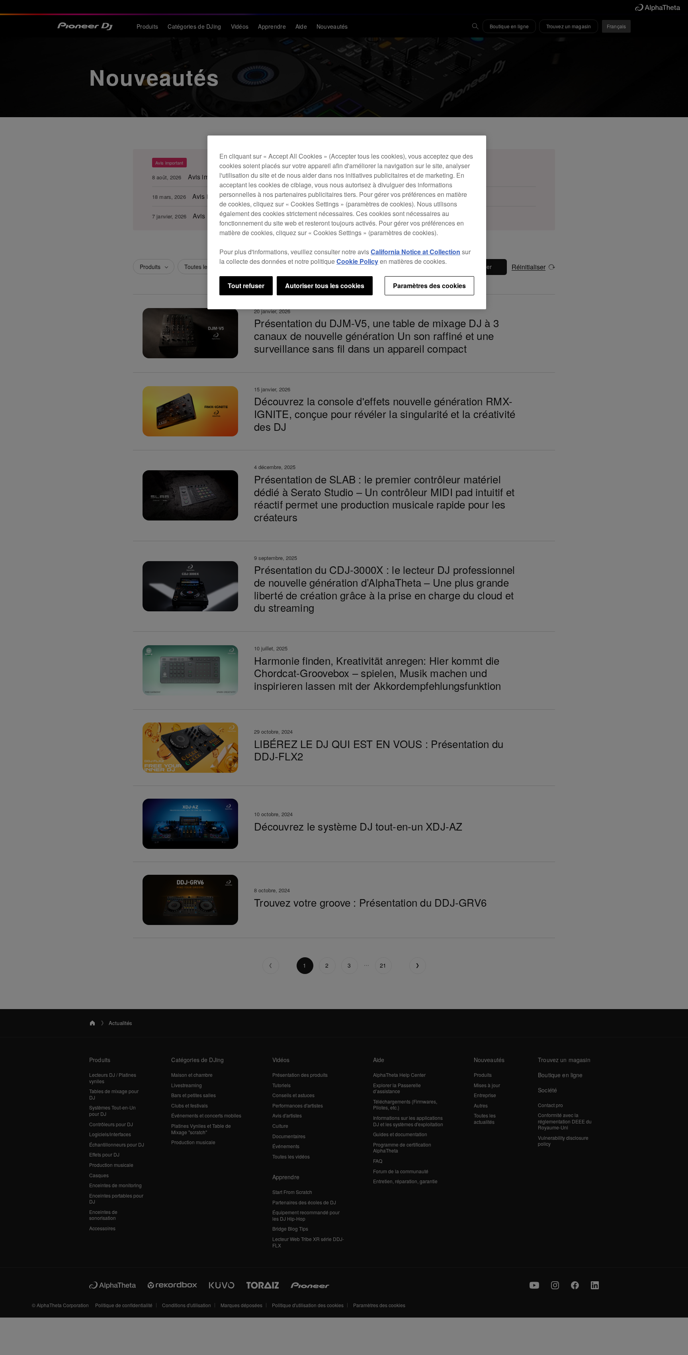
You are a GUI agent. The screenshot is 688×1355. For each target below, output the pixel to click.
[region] (346, 222)
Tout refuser (246, 285)
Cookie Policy (357, 261)
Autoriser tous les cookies (324, 285)
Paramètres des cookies (429, 285)
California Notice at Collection (415, 251)
